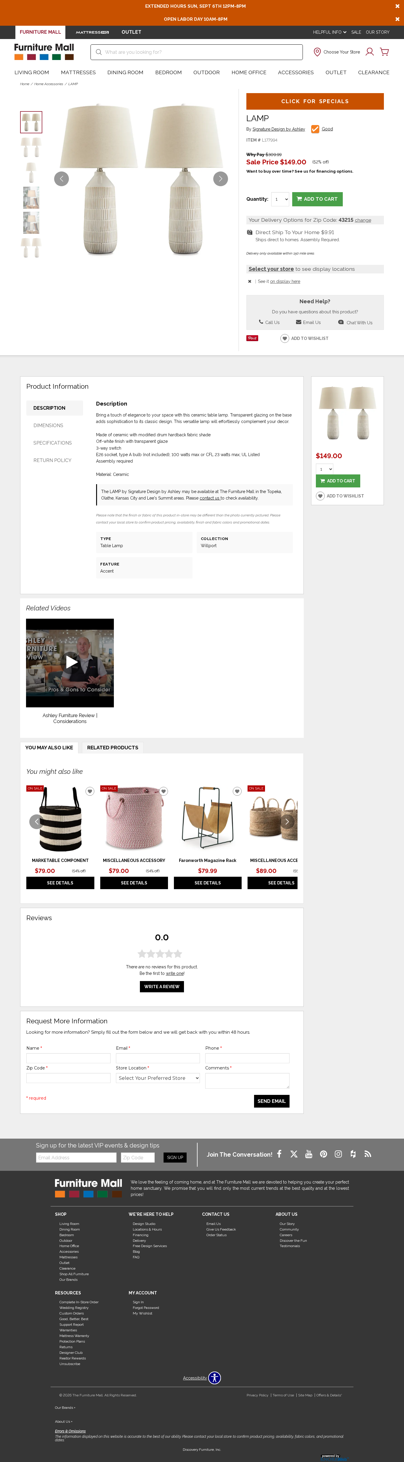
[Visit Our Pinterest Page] (324, 1154)
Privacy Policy (258, 1395)
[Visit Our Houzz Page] (353, 1154)
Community (289, 1229)
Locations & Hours (147, 1229)
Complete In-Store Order (78, 1302)
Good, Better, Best (73, 1319)
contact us (210, 498)
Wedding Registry (74, 1308)
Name (34, 1048)
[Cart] (384, 52)
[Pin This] (252, 339)
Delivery (139, 1240)
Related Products (112, 748)
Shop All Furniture (74, 1274)
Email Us (311, 322)
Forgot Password (146, 1308)
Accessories (296, 72)
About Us (63, 1421)
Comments (218, 1068)
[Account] (370, 52)
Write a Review (162, 986)
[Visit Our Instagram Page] (339, 1154)
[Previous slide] (36, 821)
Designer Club (71, 1353)
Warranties (68, 1330)
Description (49, 408)
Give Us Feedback (221, 1229)
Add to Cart (321, 199)
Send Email (272, 1101)
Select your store (271, 269)
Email (123, 1048)
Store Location (132, 1068)
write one (175, 973)
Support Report (71, 1324)
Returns (65, 1347)
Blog (136, 1251)
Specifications (52, 443)
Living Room (31, 72)
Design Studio (144, 1224)
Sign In (138, 1302)
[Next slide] (287, 821)
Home (24, 84)
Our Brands (68, 1280)
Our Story (378, 32)
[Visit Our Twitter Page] (294, 1154)
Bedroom (168, 72)
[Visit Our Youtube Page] (309, 1154)
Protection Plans (72, 1341)
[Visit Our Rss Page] (368, 1154)
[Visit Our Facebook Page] (279, 1154)
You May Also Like (49, 748)
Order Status (216, 1235)
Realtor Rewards (72, 1358)
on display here (285, 281)
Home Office (249, 72)
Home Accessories (48, 84)
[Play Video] (70, 663)
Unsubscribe (69, 1364)
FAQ (136, 1257)
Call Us (271, 322)
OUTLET (131, 32)
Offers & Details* (329, 1395)
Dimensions (48, 425)
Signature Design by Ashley (279, 129)
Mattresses (78, 72)
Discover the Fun (293, 1240)
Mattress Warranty (74, 1336)
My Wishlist (142, 1313)
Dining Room (125, 72)
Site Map (305, 1395)
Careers (286, 1235)
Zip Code (37, 1068)
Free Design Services (150, 1246)
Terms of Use (283, 1395)
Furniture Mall (40, 32)
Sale (356, 32)
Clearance (374, 72)
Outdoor (206, 72)
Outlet (336, 72)
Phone (213, 1048)
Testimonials (290, 1246)
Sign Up (175, 1157)
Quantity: (257, 199)
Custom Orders (71, 1313)
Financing (140, 1235)
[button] (336, 52)
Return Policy (52, 460)
